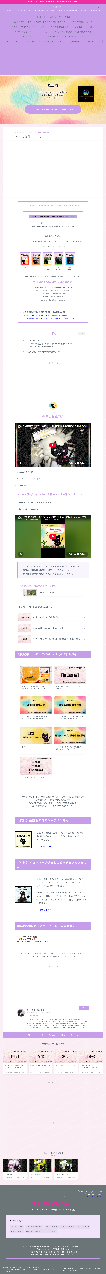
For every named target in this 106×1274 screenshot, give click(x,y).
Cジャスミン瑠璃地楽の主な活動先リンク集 (73, 32)
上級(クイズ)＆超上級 (61, 315)
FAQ (62, 42)
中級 (32, 315)
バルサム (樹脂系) (17, 1231)
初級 (27, 315)
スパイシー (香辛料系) (67, 1226)
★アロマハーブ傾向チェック (22, 27)
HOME (38, 17)
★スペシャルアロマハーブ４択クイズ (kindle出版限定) (30, 42)
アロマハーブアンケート (48, 37)
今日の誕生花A (33, 340)
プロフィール (26, 37)
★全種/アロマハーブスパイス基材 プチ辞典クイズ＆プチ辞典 (38, 22)
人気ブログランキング (49, 1269)
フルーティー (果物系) (33, 1231)
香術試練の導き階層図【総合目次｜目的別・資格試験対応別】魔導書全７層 (50, 318)
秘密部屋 (78, 27)
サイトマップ (93, 42)
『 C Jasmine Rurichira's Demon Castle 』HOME (53, 109)
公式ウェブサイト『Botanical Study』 (31, 32)
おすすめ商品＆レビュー (75, 37)
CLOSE (82, 333)
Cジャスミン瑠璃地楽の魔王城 (53, 7)
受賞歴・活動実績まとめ (33, 1268)
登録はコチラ (45, 847)
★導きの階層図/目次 (59, 27)
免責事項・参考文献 (9, 1268)
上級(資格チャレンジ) (44, 315)
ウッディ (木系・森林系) (34, 1226)
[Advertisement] (53, 60)
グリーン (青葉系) (51, 1226)
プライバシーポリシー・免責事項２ (16, 1269)
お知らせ (92, 27)
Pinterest (8, 1271)
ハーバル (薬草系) (83, 1226)
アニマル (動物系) (17, 1226)
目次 (42, 27)
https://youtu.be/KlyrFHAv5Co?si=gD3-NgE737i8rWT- (86, 1196)
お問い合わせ (76, 42)
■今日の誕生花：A (45, 132)
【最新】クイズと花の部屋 (59, 17)
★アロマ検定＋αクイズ (84, 22)
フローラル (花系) (49, 1231)
